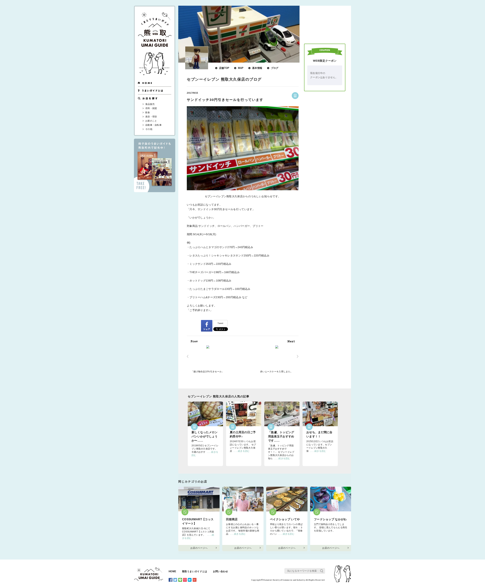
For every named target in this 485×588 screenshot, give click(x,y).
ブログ (274, 68)
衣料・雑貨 (151, 108)
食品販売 (150, 104)
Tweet (220, 323)
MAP (241, 68)
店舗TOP (224, 68)
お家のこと (151, 120)
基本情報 (257, 68)
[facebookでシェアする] (206, 325)
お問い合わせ (220, 571)
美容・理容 (151, 116)
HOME (172, 571)
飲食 (147, 112)
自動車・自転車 (153, 125)
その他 (148, 129)
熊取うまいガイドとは (194, 571)
